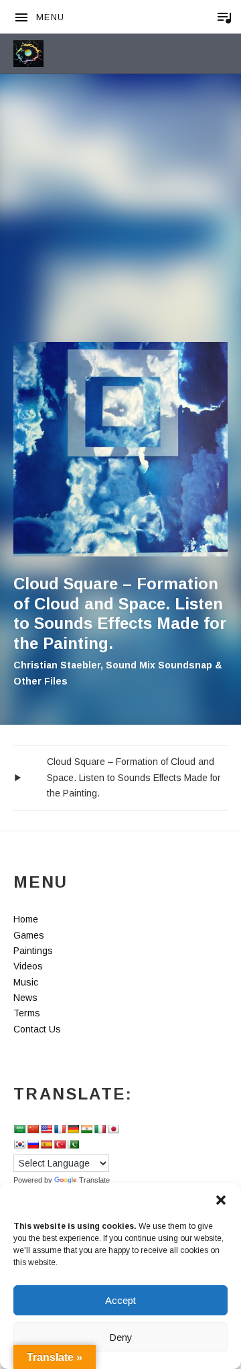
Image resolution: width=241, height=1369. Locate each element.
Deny (121, 1337)
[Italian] (100, 1129)
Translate (94, 1180)
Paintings (33, 950)
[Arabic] (19, 1129)
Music (25, 982)
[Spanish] (46, 1144)
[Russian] (33, 1144)
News (25, 997)
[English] (46, 1129)
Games (28, 935)
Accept (120, 1300)
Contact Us (37, 1029)
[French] (60, 1129)
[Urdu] (73, 1144)
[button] (221, 1200)
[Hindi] (86, 1129)
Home (25, 919)
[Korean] (19, 1144)
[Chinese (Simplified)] (33, 1129)
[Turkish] (60, 1144)
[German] (73, 1129)
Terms (26, 1013)
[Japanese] (113, 1129)
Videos (28, 966)
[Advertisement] (120, 214)
